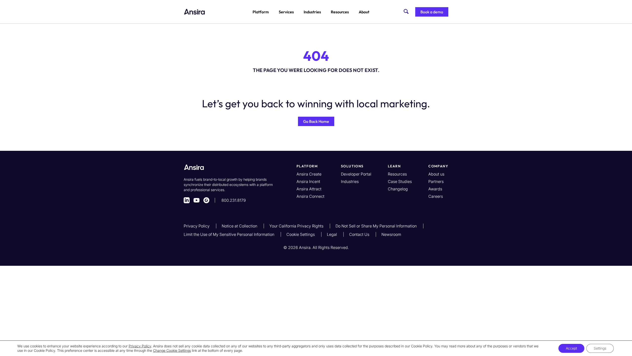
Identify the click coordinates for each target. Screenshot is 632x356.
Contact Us (359, 234)
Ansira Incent (308, 181)
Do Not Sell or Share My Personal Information (377, 225)
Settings (600, 348)
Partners (436, 181)
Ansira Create (308, 174)
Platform (261, 11)
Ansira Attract (308, 188)
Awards (435, 188)
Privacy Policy (197, 225)
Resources (340, 11)
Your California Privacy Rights (296, 225)
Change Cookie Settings (172, 350)
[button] (431, 12)
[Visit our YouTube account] (196, 200)
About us (436, 174)
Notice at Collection (240, 225)
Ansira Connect (310, 196)
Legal (332, 234)
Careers (435, 196)
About (364, 11)
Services (286, 11)
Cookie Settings (301, 234)
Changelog (398, 188)
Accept (571, 348)
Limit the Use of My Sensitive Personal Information (229, 234)
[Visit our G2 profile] (206, 200)
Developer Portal (356, 174)
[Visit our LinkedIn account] (187, 200)
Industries (312, 11)
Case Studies (400, 181)
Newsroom (391, 234)
